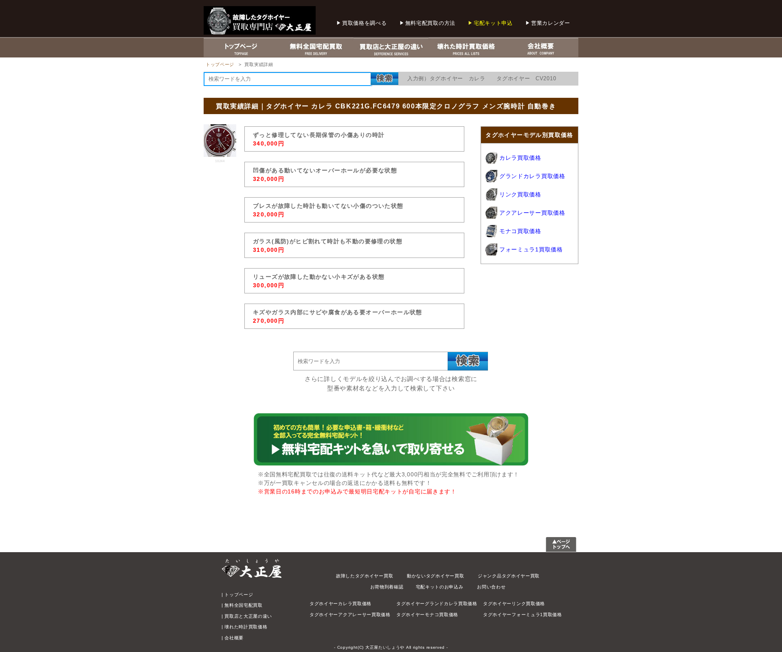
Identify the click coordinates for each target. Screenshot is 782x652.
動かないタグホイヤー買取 (435, 575)
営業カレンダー (550, 23)
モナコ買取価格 (520, 231)
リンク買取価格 (520, 194)
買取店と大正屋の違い (248, 616)
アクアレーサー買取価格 (532, 212)
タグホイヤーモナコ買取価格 (427, 614)
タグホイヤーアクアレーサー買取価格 (350, 614)
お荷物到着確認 (387, 586)
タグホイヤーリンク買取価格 (514, 603)
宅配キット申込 (493, 23)
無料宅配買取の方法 (430, 23)
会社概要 (234, 637)
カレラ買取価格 (520, 157)
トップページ (220, 64)
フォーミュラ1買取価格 (531, 249)
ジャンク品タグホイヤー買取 (509, 575)
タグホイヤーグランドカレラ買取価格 (436, 603)
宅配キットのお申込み (439, 586)
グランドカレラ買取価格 (532, 176)
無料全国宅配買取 (243, 605)
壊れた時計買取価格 (245, 626)
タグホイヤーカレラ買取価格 (340, 603)
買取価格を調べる (364, 23)
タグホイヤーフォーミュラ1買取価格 (522, 614)
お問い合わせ (491, 586)
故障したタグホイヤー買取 (364, 575)
